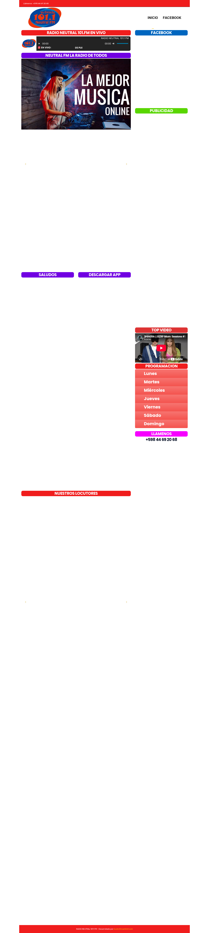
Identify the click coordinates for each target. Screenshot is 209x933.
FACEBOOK (172, 18)
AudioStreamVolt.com (123, 929)
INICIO (153, 18)
